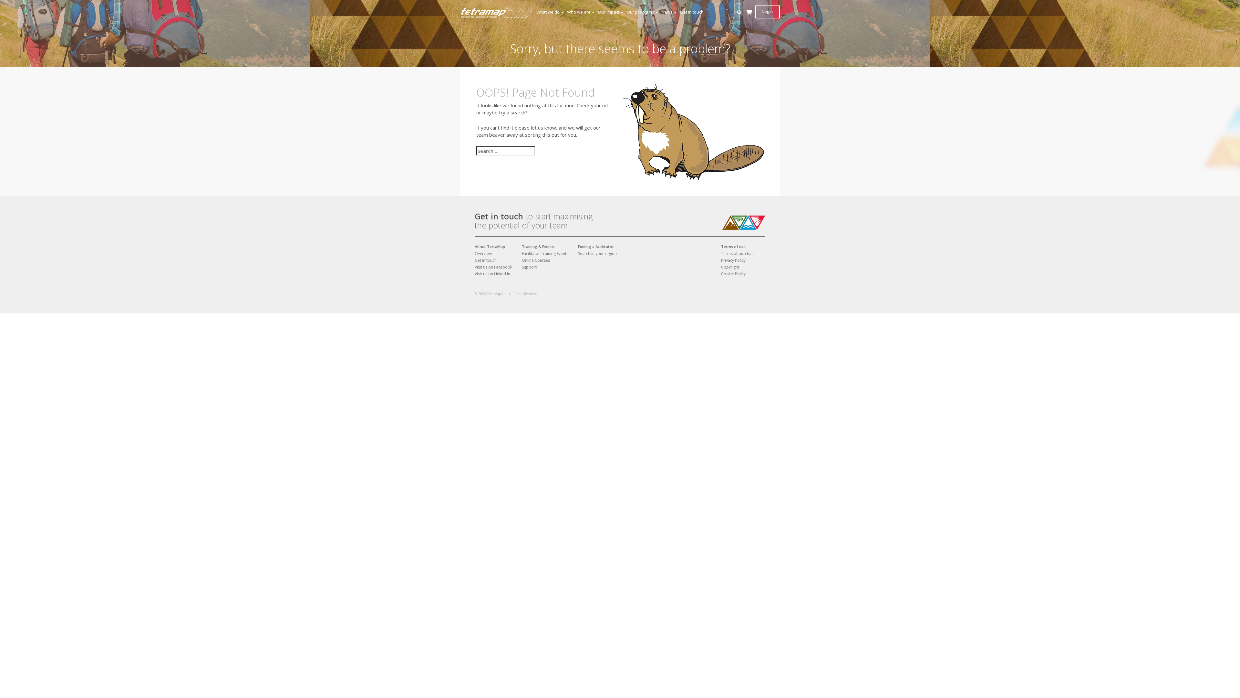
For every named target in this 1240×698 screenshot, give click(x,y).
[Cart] (749, 19)
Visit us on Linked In (492, 274)
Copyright (730, 267)
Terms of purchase (738, 253)
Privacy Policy (733, 260)
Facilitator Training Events (545, 253)
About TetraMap (490, 246)
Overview (483, 253)
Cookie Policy (733, 274)
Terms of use (733, 246)
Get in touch (692, 12)
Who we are (579, 12)
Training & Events (538, 246)
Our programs (640, 12)
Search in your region (597, 253)
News (667, 12)
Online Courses (536, 260)
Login (767, 11)
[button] (739, 13)
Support (529, 267)
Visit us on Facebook (493, 267)
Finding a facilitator (596, 246)
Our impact (608, 12)
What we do (548, 12)
